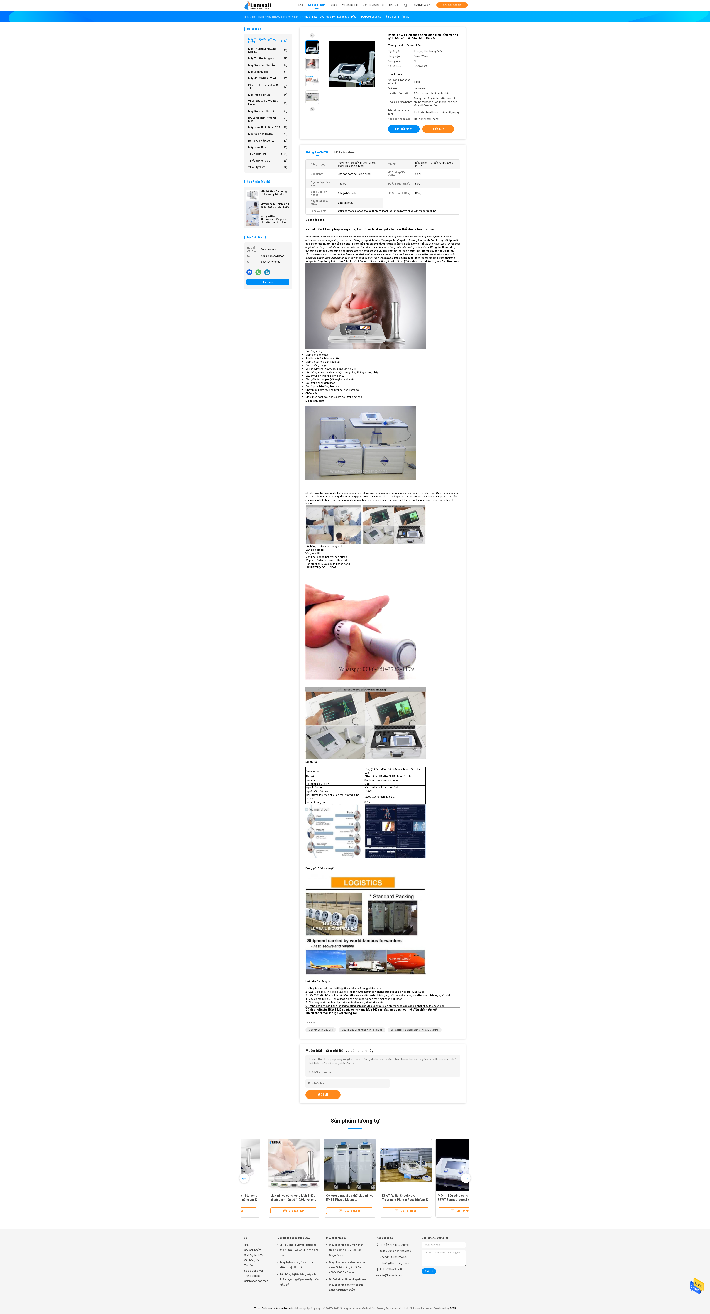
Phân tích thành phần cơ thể (267, 87)
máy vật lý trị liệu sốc (321, 1030)
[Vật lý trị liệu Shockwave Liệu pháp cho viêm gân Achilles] (252, 220)
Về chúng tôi (251, 1260)
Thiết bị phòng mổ (267, 160)
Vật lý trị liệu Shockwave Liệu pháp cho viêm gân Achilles (273, 219)
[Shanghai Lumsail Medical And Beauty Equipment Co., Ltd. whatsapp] (258, 272)
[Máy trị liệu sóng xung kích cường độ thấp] (252, 195)
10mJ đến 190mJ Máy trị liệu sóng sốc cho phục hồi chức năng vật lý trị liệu (437, 1200)
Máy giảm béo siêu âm (267, 65)
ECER (453, 1308)
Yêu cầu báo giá (452, 5)
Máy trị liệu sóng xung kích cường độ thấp (274, 193)
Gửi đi (323, 1094)
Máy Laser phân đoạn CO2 (267, 127)
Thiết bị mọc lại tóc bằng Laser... (267, 103)
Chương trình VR (253, 1255)
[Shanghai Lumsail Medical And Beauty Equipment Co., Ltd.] (258, 5)
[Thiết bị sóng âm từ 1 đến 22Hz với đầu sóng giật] (382, 1165)
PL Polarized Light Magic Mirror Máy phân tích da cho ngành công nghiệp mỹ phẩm (348, 1284)
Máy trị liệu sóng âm (267, 58)
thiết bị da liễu (267, 154)
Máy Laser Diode (267, 71)
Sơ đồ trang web (254, 1270)
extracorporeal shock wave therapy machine (414, 1030)
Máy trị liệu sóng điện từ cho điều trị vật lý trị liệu (297, 1265)
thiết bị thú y (267, 167)
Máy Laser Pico (267, 147)
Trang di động (252, 1275)
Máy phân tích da (267, 94)
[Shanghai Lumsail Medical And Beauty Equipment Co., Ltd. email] (249, 272)
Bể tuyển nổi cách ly (267, 140)
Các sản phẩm (252, 1249)
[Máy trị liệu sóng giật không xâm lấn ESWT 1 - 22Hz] (270, 1165)
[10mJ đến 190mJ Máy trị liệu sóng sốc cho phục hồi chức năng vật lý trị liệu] (438, 1165)
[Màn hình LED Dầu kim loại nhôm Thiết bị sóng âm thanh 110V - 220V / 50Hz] (326, 1165)
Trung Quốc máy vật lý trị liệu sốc (273, 1308)
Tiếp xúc (268, 282)
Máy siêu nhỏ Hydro (267, 134)
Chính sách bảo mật (256, 1281)
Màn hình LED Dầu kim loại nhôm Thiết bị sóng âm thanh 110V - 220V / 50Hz (324, 1200)
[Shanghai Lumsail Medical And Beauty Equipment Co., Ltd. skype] (267, 272)
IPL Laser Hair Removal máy (267, 119)
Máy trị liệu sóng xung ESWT (267, 41)
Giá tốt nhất (404, 129)
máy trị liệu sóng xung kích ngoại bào (362, 1030)
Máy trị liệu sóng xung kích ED (267, 50)
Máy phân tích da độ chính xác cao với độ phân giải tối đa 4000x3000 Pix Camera (347, 1267)
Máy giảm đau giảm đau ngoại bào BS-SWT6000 (275, 205)
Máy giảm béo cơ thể (267, 111)
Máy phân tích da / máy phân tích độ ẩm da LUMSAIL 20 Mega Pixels (346, 1250)
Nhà (246, 1244)
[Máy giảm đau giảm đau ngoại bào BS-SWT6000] (252, 207)
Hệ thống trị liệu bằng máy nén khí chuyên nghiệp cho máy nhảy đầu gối (299, 1279)
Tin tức (248, 1265)
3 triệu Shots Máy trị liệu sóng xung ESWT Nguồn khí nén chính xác (299, 1250)
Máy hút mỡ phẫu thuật (267, 78)
